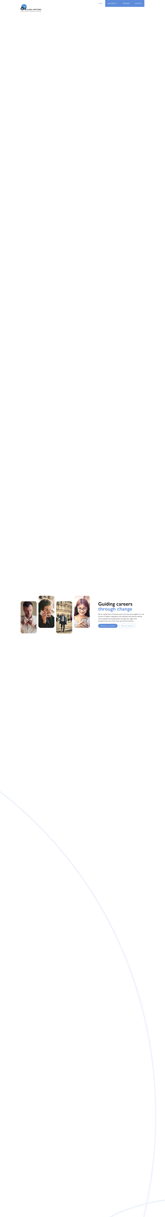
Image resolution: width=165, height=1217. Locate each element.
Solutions (112, 3)
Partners (126, 3)
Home (100, 3)
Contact (138, 3)
